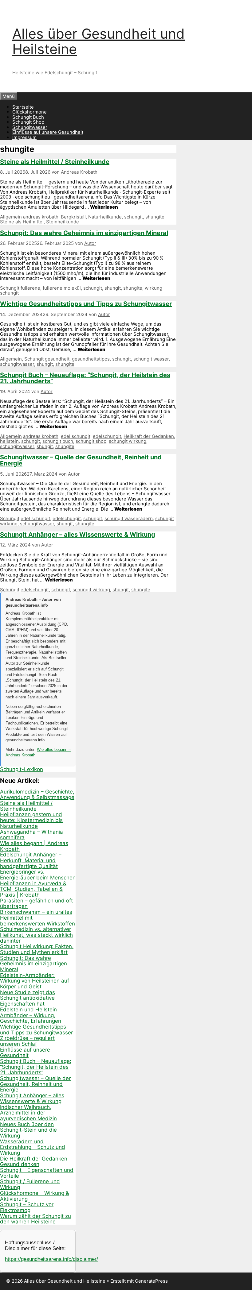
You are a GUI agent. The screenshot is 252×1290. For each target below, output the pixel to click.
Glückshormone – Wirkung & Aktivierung (34, 1196)
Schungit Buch (28, 117)
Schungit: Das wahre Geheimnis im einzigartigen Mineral (84, 233)
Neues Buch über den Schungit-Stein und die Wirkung (28, 1130)
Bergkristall (73, 217)
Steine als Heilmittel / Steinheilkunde (54, 161)
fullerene (30, 288)
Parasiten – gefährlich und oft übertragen (36, 904)
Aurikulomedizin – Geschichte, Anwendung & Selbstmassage (37, 795)
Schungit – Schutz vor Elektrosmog (26, 1207)
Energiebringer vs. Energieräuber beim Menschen (38, 875)
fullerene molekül (62, 288)
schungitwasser (17, 364)
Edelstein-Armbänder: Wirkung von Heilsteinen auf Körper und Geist (34, 981)
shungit (112, 288)
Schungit (9, 288)
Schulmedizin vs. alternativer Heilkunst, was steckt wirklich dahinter (36, 935)
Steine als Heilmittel (22, 222)
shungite (154, 217)
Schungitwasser (29, 127)
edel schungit (75, 436)
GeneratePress (151, 1281)
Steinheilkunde (62, 222)
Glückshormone (29, 112)
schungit (133, 217)
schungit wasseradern (128, 518)
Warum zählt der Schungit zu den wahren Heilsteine (35, 1219)
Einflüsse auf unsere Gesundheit (47, 132)
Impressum (24, 137)
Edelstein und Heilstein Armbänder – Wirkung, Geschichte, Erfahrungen (30, 1015)
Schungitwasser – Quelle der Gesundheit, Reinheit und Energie (81, 460)
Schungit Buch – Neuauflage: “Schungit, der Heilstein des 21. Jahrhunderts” (85, 378)
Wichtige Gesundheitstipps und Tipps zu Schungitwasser (86, 303)
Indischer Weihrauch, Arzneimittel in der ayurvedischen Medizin (28, 1113)
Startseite (23, 107)
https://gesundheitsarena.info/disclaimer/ (51, 1259)
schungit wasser (151, 359)
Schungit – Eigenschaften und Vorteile (36, 1173)
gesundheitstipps (91, 359)
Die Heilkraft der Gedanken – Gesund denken (36, 1162)
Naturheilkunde (105, 217)
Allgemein (11, 217)
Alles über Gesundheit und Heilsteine (98, 41)
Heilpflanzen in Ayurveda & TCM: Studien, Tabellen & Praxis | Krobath (33, 889)
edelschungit (107, 436)
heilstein (9, 441)
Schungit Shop (28, 122)
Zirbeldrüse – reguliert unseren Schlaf (27, 1041)
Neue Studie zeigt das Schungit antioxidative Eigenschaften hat (27, 998)
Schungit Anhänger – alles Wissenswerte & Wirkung (77, 534)
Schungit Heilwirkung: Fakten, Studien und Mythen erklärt (36, 949)
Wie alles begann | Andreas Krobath (34, 846)
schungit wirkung (127, 441)
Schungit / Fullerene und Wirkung (30, 1184)
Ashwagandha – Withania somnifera (31, 835)
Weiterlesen (104, 207)
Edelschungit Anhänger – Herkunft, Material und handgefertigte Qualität (30, 860)
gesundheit (57, 359)
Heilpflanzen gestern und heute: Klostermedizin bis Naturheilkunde (31, 820)
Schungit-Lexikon (21, 769)
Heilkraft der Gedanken (149, 436)
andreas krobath (40, 217)
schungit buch (57, 441)
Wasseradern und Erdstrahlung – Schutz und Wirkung (32, 1147)
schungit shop (91, 441)
